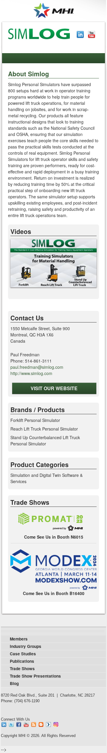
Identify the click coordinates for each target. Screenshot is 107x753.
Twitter (11, 724)
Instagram (56, 724)
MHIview (48, 724)
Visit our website (54, 388)
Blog (41, 724)
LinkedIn (80, 34)
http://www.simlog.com (31, 373)
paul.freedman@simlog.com (36, 367)
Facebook (18, 724)
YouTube (91, 34)
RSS (33, 724)
